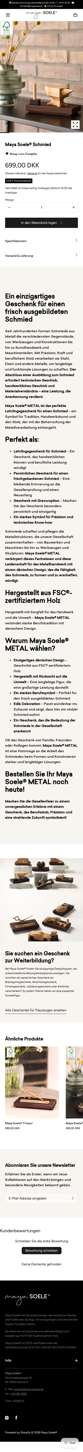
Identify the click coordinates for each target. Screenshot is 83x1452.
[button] (7, 15)
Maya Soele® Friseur (19, 1123)
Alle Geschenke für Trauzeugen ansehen (35, 1010)
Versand (32, 173)
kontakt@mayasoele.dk (28, 1389)
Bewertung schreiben (41, 1250)
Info (8, 1360)
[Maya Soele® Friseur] (32, 1082)
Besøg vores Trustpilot (23, 153)
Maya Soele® (49, 1432)
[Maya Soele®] (41, 15)
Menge (9, 199)
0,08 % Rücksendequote (18, 180)
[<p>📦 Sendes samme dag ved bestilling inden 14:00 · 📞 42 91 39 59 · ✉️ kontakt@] (41, 4)
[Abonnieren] (72, 1198)
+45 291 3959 (18, 1393)
